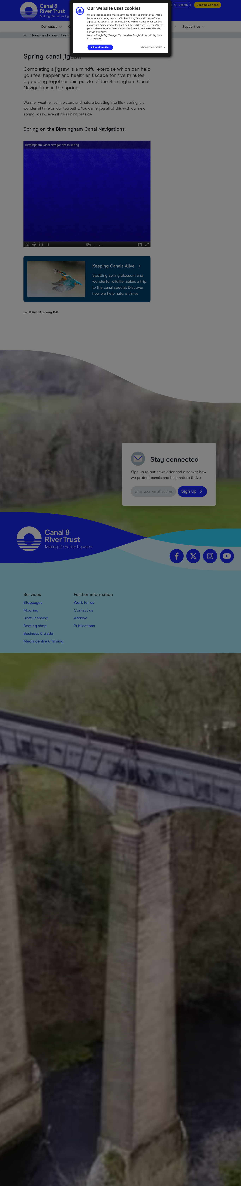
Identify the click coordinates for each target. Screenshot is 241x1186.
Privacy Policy (94, 38)
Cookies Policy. (99, 31)
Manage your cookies (151, 46)
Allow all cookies (100, 47)
